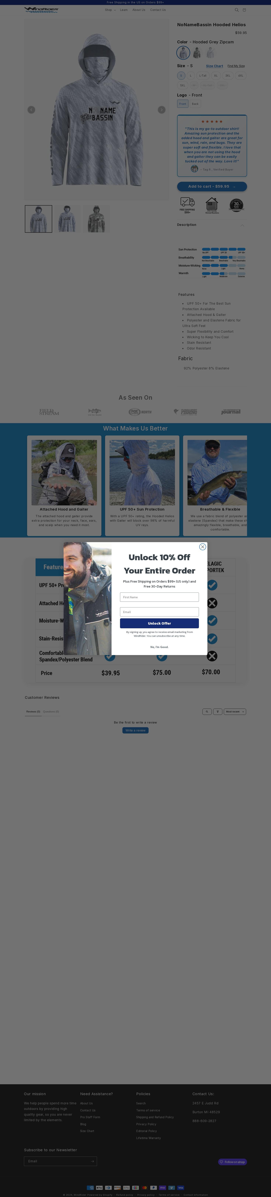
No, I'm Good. (159, 647)
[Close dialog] (202, 547)
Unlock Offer (159, 623)
